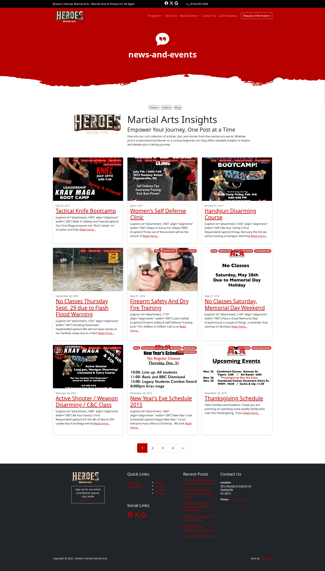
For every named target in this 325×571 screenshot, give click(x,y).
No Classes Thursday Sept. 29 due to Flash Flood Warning (82, 307)
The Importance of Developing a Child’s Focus (198, 527)
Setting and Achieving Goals (199, 536)
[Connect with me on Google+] (176, 3)
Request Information (256, 16)
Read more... (88, 229)
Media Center (188, 16)
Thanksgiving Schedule (234, 398)
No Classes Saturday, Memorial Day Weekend (235, 304)
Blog (178, 107)
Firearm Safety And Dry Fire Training (159, 304)
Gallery (166, 107)
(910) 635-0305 (199, 4)
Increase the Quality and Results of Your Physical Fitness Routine (197, 506)
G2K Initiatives (228, 16)
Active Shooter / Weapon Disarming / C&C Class (87, 401)
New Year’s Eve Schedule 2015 (161, 401)
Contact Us (209, 16)
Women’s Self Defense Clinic (158, 214)
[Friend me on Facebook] (166, 3)
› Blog (158, 482)
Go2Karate (266, 558)
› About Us (133, 482)
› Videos (159, 489)
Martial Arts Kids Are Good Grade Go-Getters (198, 518)
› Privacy (160, 493)
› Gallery (160, 486)
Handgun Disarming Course (230, 214)
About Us (171, 16)
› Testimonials (135, 486)
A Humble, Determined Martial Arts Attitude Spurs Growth (198, 493)
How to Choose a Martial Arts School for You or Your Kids (199, 481)
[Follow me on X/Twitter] (171, 3)
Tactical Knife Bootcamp (86, 210)
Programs (154, 16)
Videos (154, 107)
